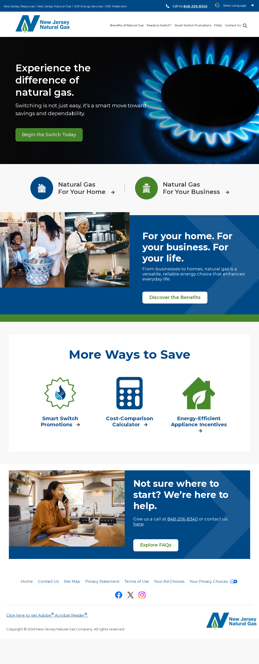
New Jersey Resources (19, 6)
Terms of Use (136, 581)
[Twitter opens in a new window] (130, 596)
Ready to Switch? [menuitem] (159, 25)
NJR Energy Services (88, 6)
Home (27, 581)
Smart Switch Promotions (59, 421)
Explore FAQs (155, 545)
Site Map (72, 581)
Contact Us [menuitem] (233, 25)
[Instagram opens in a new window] (142, 596)
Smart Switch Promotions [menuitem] (193, 25)
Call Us (189, 6)
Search (244, 26)
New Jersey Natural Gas (54, 6)
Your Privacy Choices (209, 581)
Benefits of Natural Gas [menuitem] (127, 25)
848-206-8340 (182, 518)
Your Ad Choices (169, 581)
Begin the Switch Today (49, 134)
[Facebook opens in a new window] (119, 596)
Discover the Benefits (175, 297)
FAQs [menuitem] (218, 25)
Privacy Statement (102, 581)
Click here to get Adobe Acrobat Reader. (47, 615)
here (138, 524)
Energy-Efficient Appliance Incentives (199, 421)
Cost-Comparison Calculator (129, 421)
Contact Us (48, 581)
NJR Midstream (116, 6)
